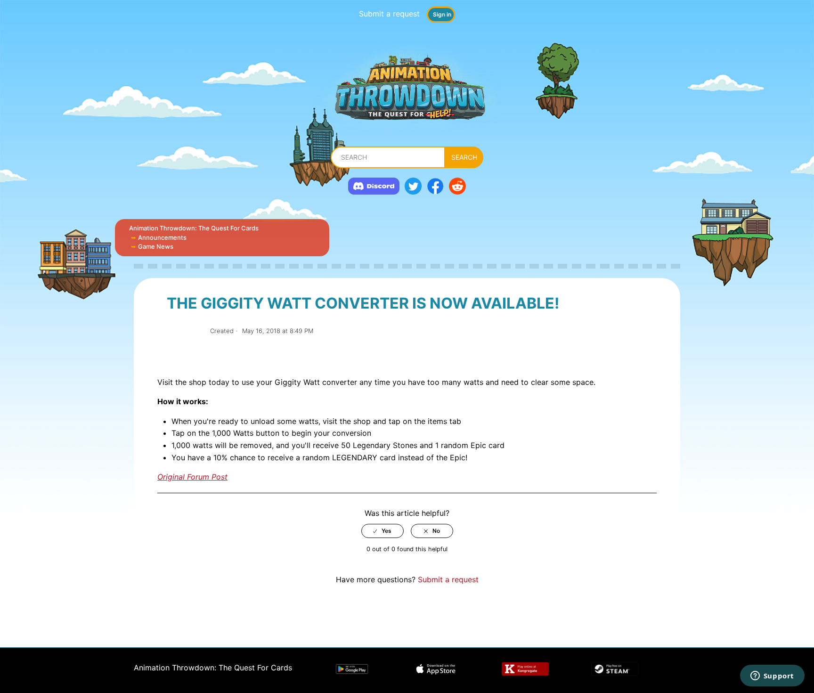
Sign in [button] (442, 14)
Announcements (162, 237)
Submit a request (389, 13)
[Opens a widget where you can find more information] (772, 676)
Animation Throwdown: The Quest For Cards (194, 228)
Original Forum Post (192, 476)
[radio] (382, 531)
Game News (155, 246)
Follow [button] (185, 330)
